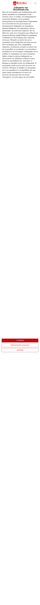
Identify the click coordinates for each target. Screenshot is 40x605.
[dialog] (20, 302)
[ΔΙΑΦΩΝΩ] (36, 4)
